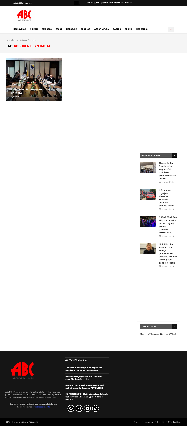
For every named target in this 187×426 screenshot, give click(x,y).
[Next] (84, 3)
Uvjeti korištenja (174, 422)
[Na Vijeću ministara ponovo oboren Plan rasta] (34, 79)
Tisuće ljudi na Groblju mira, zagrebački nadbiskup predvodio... (116, 3)
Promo (128, 29)
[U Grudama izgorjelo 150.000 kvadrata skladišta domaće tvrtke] (148, 194)
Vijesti (34, 29)
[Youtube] (87, 408)
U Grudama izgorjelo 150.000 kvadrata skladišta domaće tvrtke (166, 198)
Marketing (142, 29)
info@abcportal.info (41, 407)
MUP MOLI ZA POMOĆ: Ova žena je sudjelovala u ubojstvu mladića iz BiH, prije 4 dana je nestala (168, 253)
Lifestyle (71, 29)
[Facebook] (70, 408)
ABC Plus (85, 29)
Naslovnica (19, 29)
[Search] (171, 29)
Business (47, 29)
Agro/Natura (101, 29)
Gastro (117, 29)
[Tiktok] (95, 408)
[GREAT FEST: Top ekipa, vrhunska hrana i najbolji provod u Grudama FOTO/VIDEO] (148, 221)
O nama (137, 422)
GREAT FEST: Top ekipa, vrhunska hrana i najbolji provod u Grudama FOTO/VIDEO (168, 225)
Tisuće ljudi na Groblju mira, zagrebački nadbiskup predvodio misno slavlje (167, 171)
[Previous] (82, 3)
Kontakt (160, 422)
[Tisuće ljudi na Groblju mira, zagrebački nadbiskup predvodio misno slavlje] (148, 167)
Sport (59, 29)
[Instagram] (79, 408)
